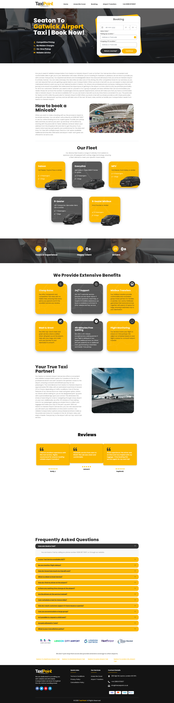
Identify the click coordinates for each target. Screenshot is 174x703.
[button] (110, 4)
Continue (129, 51)
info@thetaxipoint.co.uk (119, 685)
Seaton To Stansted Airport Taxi (73, 659)
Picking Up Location (107, 33)
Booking (94, 4)
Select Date (104, 31)
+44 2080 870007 (129, 4)
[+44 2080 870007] (109, 682)
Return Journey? (110, 51)
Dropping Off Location (108, 41)
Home (66, 4)
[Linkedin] (50, 688)
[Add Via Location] (135, 37)
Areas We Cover (79, 4)
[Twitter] (41, 688)
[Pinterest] (46, 688)
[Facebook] (37, 688)
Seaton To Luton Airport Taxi (98, 659)
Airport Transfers (109, 4)
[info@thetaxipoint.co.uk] (109, 686)
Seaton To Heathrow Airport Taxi (48, 659)
